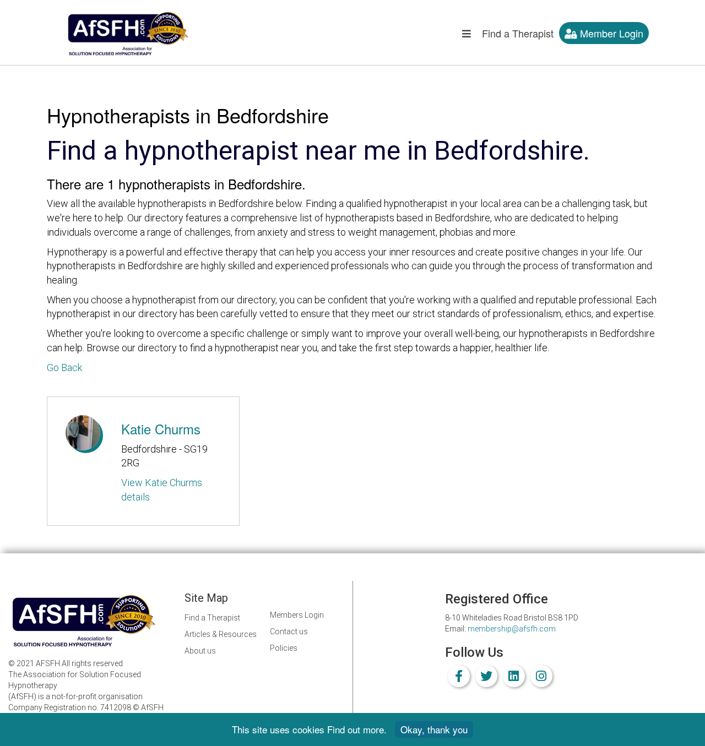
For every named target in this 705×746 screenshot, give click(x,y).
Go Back (64, 367)
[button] (466, 36)
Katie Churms (160, 428)
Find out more (355, 729)
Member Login (610, 33)
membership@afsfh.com (512, 628)
